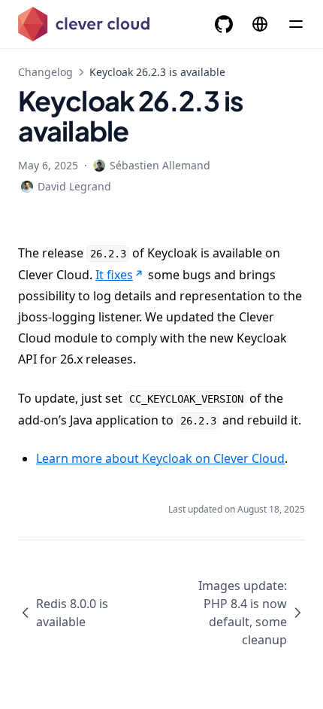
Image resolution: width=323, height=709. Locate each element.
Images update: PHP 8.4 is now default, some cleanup (242, 612)
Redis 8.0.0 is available (72, 612)
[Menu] (296, 24)
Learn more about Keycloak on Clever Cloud (160, 458)
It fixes (114, 274)
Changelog (45, 72)
